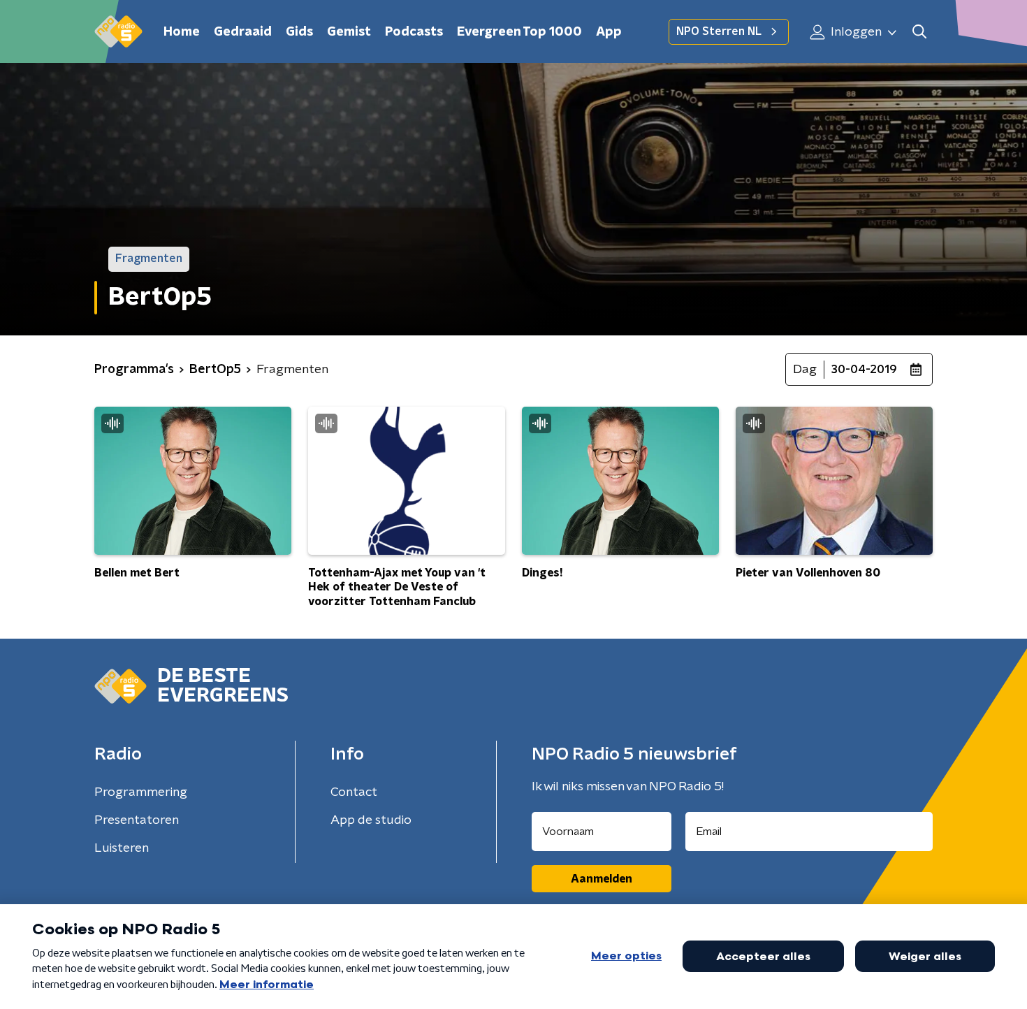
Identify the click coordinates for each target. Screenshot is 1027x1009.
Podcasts (414, 32)
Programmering (140, 792)
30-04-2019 (864, 369)
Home (181, 32)
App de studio (370, 820)
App (609, 32)
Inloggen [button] (854, 32)
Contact (353, 792)
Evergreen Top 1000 (519, 32)
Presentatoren (136, 820)
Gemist (349, 32)
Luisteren (121, 848)
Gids (299, 32)
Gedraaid (243, 32)
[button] (919, 32)
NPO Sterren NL (719, 31)
